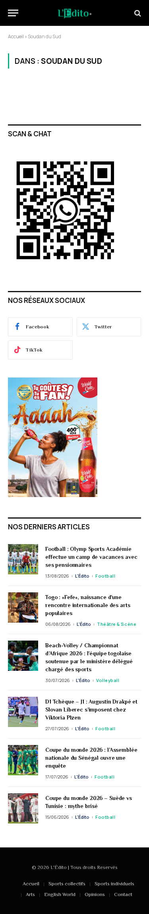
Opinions (95, 894)
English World (59, 894)
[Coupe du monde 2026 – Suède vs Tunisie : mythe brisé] (23, 808)
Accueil (16, 36)
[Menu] (13, 13)
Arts (30, 894)
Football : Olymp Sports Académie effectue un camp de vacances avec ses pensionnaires (91, 557)
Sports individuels (114, 883)
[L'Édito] (75, 13)
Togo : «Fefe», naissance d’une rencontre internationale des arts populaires (87, 605)
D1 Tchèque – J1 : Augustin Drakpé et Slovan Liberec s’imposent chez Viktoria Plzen (91, 709)
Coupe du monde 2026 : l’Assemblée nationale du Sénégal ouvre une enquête (91, 758)
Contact (123, 894)
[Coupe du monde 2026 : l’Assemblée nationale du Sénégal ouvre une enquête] (23, 760)
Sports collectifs (66, 883)
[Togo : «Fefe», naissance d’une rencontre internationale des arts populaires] (23, 607)
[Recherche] (137, 13)
